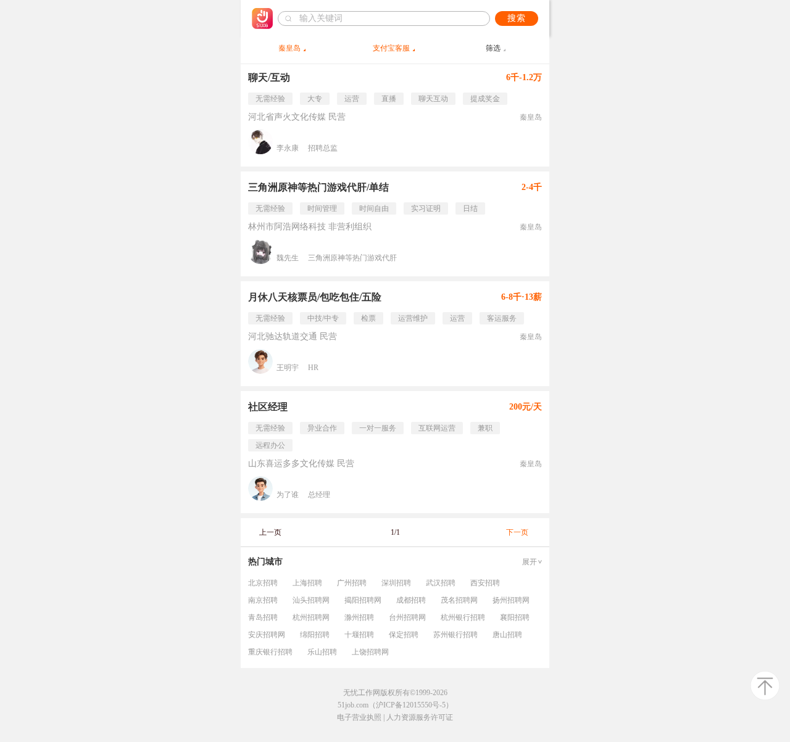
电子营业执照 (359, 717)
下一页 (517, 532)
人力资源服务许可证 (419, 717)
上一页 (270, 532)
